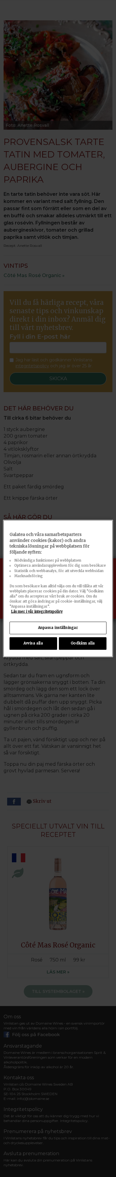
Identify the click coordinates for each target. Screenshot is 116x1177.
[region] (58, 588)
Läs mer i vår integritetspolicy (37, 611)
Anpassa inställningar (58, 628)
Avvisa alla (33, 643)
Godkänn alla (83, 643)
